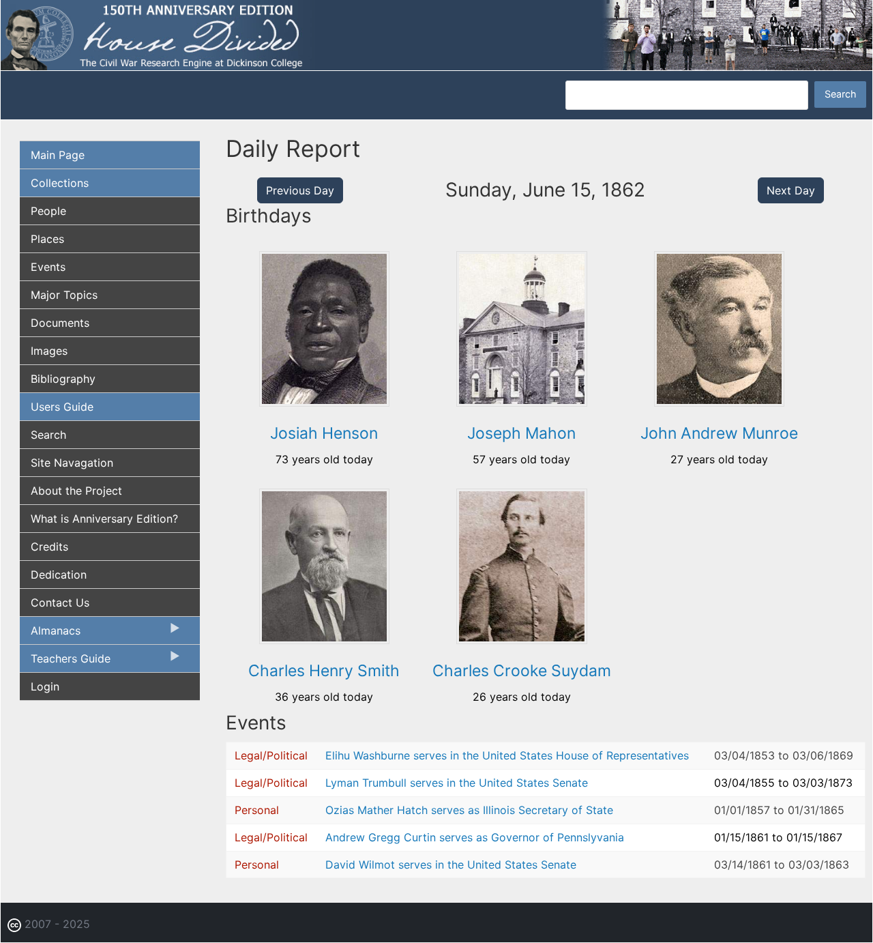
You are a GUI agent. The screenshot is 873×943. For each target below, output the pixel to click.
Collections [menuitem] (60, 183)
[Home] (436, 34)
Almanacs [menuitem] (50, 634)
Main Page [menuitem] (58, 155)
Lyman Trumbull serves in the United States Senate (456, 782)
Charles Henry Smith (324, 670)
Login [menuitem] (45, 686)
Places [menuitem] (47, 239)
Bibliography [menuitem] (63, 379)
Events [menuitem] (48, 267)
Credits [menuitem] (49, 546)
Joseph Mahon (521, 433)
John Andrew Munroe (719, 433)
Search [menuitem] (48, 434)
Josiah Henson (324, 433)
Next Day (791, 190)
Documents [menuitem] (60, 323)
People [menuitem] (48, 211)
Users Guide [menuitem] (62, 407)
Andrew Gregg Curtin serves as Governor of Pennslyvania (474, 837)
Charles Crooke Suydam (521, 670)
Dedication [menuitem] (59, 574)
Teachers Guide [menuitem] (65, 662)
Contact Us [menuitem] (60, 602)
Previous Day (300, 190)
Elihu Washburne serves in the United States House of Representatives (507, 755)
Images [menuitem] (49, 351)
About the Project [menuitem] (76, 490)
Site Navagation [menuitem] (72, 462)
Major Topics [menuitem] (64, 295)
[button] (324, 402)
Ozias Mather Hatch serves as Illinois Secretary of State (469, 810)
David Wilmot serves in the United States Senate (450, 864)
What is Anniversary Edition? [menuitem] (104, 518)
